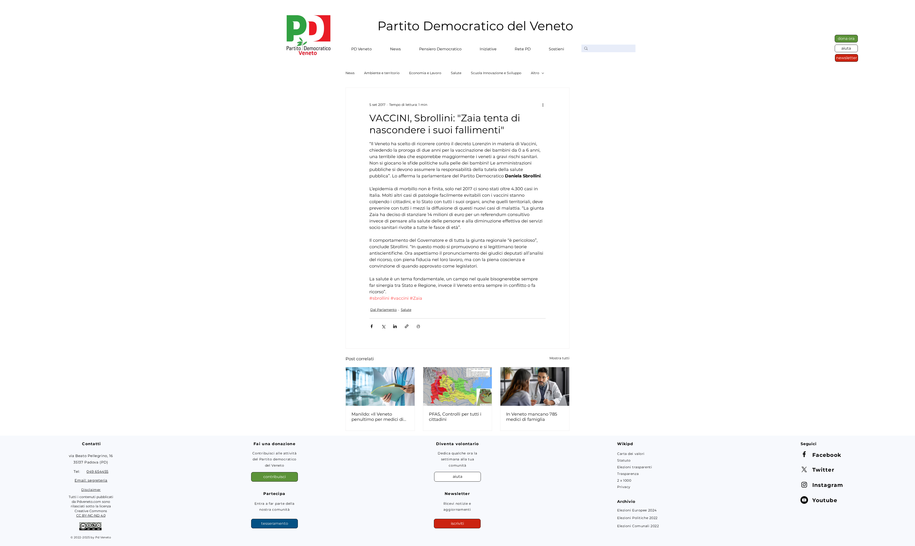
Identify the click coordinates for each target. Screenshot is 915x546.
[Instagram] (804, 485)
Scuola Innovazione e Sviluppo (496, 73)
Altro (535, 73)
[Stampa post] (418, 326)
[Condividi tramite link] (406, 326)
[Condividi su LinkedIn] (395, 326)
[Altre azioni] (543, 105)
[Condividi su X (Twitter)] (383, 326)
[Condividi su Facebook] (371, 326)
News (350, 73)
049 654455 (97, 471)
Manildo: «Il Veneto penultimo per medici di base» (377, 417)
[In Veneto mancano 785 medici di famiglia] (534, 386)
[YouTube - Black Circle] (804, 500)
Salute (456, 73)
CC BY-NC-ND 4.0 (91, 515)
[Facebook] (804, 454)
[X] (804, 469)
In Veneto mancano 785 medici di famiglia (531, 417)
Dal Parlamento (383, 310)
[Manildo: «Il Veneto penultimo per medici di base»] (380, 386)
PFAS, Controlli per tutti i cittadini (455, 417)
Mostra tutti (559, 358)
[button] (361, 47)
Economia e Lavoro (425, 73)
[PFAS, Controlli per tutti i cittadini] (457, 386)
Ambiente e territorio (382, 73)
